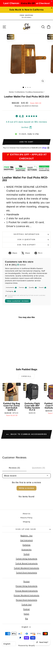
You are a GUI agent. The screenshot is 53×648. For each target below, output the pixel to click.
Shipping (18, 106)
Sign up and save (26, 529)
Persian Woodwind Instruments (26, 595)
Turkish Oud (26, 605)
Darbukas (26, 545)
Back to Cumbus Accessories (28, 434)
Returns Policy (26, 518)
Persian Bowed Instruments (26, 591)
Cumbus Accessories (34, 92)
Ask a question (26, 239)
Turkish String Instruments (26, 559)
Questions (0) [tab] (38, 468)
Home (11, 92)
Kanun (26, 614)
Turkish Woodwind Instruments (26, 568)
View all (26, 376)
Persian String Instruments (26, 586)
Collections (19, 92)
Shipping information (26, 234)
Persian (26, 581)
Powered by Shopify (26, 646)
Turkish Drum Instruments (26, 573)
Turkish (27, 554)
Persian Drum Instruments (26, 600)
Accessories (26, 549)
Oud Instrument (26, 540)
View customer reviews (18, 301)
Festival (26, 609)
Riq (26, 618)
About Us (26, 514)
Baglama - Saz (26, 536)
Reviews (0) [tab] (14, 468)
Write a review (26, 488)
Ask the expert (26, 245)
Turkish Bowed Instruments (26, 563)
